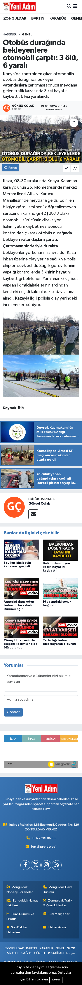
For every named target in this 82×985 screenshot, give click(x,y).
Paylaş (13, 167)
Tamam (56, 979)
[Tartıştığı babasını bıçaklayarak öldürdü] (60, 627)
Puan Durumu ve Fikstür (21, 916)
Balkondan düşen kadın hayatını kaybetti (56, 567)
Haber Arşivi (57, 927)
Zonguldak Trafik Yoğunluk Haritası (57, 903)
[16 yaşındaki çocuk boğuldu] (60, 588)
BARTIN (37, 18)
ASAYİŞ (54, 961)
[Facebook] (25, 865)
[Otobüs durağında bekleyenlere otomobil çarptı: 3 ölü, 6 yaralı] (41, 139)
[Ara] (69, 6)
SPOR (71, 948)
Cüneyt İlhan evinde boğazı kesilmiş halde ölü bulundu (20, 644)
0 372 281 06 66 (44, 838)
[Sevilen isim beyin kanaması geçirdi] (21, 550)
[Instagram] (46, 865)
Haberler (10, 34)
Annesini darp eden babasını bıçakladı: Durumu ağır (19, 605)
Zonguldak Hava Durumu (57, 889)
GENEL (27, 34)
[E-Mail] (33, 514)
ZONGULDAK (14, 18)
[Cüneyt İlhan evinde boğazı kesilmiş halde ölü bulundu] (21, 627)
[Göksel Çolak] (14, 507)
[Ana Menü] (75, 6)
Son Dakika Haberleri (17, 930)
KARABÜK (57, 18)
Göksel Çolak (39, 503)
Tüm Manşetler (59, 914)
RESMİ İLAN (56, 953)
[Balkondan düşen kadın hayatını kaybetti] (60, 550)
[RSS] (57, 865)
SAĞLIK (26, 953)
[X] (36, 865)
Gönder (13, 712)
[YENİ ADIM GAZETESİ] (19, 6)
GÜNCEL (39, 953)
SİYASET (13, 953)
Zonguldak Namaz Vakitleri (23, 903)
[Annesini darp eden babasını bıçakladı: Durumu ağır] (21, 588)
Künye (70, 953)
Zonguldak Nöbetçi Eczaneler (20, 889)
